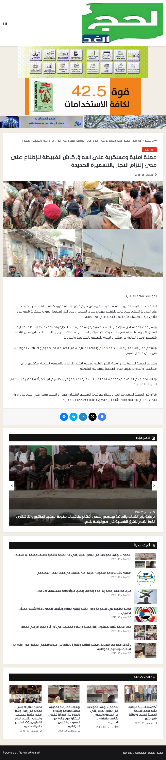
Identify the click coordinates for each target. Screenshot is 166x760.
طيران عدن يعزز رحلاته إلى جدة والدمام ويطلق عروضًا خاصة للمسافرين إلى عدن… (83, 590)
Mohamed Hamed (29, 752)
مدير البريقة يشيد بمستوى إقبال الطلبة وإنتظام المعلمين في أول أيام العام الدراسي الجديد (76, 626)
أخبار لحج (137, 140)
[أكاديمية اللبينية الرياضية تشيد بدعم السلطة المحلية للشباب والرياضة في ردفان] (141, 694)
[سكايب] (73, 417)
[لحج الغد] (122, 23)
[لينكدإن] (83, 417)
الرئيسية (149, 140)
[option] (83, 485)
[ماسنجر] (64, 417)
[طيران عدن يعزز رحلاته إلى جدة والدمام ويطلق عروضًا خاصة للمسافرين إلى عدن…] (145, 596)
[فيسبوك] (102, 417)
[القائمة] (5, 24)
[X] (92, 417)
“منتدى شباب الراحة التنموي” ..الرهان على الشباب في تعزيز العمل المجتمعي (84, 572)
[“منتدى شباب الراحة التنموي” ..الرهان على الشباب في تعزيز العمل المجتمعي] (145, 578)
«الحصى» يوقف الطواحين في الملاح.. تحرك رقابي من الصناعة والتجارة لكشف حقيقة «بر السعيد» (72, 554)
